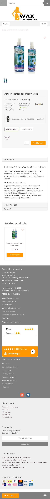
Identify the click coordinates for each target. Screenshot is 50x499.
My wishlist (6, 414)
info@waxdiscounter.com (12, 280)
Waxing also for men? (11, 465)
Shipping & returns (9, 380)
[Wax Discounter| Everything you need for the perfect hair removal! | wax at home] (25, 13)
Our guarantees (8, 311)
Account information (10, 407)
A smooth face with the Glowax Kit (16, 457)
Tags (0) (8, 209)
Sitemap (5, 387)
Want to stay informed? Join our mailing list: (11, 432)
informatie (9, 159)
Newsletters (7, 417)
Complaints (7, 305)
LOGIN (43, 24)
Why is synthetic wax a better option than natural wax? (24, 462)
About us (5, 364)
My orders (6, 409)
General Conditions (10, 367)
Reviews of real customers (13, 315)
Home (4, 30)
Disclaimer (6, 370)
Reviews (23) (10, 205)
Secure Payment (9, 377)
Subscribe (25, 444)
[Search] (47, 3)
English (6, 24)
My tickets (6, 412)
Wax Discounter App (10, 298)
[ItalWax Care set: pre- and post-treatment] (15, 233)
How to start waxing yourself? (14, 467)
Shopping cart (14, 255)
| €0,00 (11, 495)
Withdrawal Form (9, 301)
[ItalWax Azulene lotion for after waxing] (25, 55)
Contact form (7, 384)
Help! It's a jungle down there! (14, 460)
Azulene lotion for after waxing (17, 30)
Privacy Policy (7, 374)
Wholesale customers (11, 308)
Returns (5, 318)
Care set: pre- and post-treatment (14, 245)
